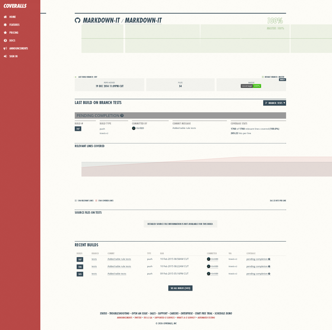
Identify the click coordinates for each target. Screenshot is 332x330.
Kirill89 (140, 128)
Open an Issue (140, 313)
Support (162, 313)
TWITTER (137, 317)
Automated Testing (206, 317)
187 (78, 128)
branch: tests (275, 103)
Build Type (105, 123)
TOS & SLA (148, 317)
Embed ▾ (282, 79)
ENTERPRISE (187, 313)
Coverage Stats (239, 123)
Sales (153, 313)
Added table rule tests (184, 128)
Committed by (139, 123)
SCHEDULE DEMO (223, 313)
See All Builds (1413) (180, 288)
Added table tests (117, 273)
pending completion (98, 115)
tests (94, 259)
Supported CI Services (164, 317)
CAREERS (174, 313)
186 (80, 266)
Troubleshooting (119, 313)
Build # (79, 123)
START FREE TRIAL (203, 313)
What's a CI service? (186, 317)
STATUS (103, 313)
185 (80, 274)
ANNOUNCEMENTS (124, 317)
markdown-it (101, 20)
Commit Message (182, 123)
